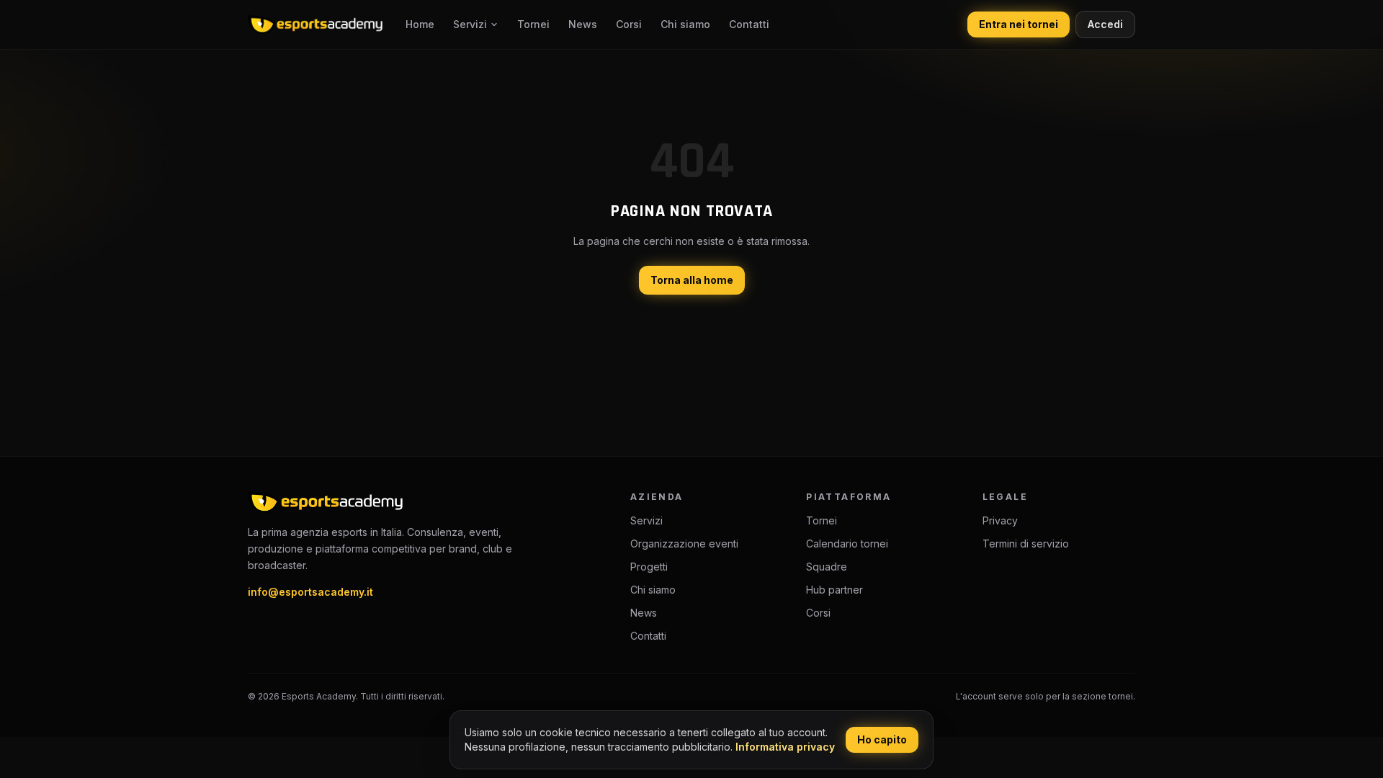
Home (420, 24)
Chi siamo (685, 24)
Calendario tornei (847, 543)
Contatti (749, 24)
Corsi (629, 24)
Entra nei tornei (1018, 24)
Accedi (1105, 24)
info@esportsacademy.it (310, 592)
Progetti (649, 566)
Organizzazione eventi (684, 543)
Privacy (1000, 520)
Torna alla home (691, 280)
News (582, 24)
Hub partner (834, 590)
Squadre (826, 566)
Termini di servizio (1026, 543)
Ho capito (882, 739)
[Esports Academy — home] (315, 24)
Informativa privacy (785, 747)
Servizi (470, 24)
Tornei (533, 24)
